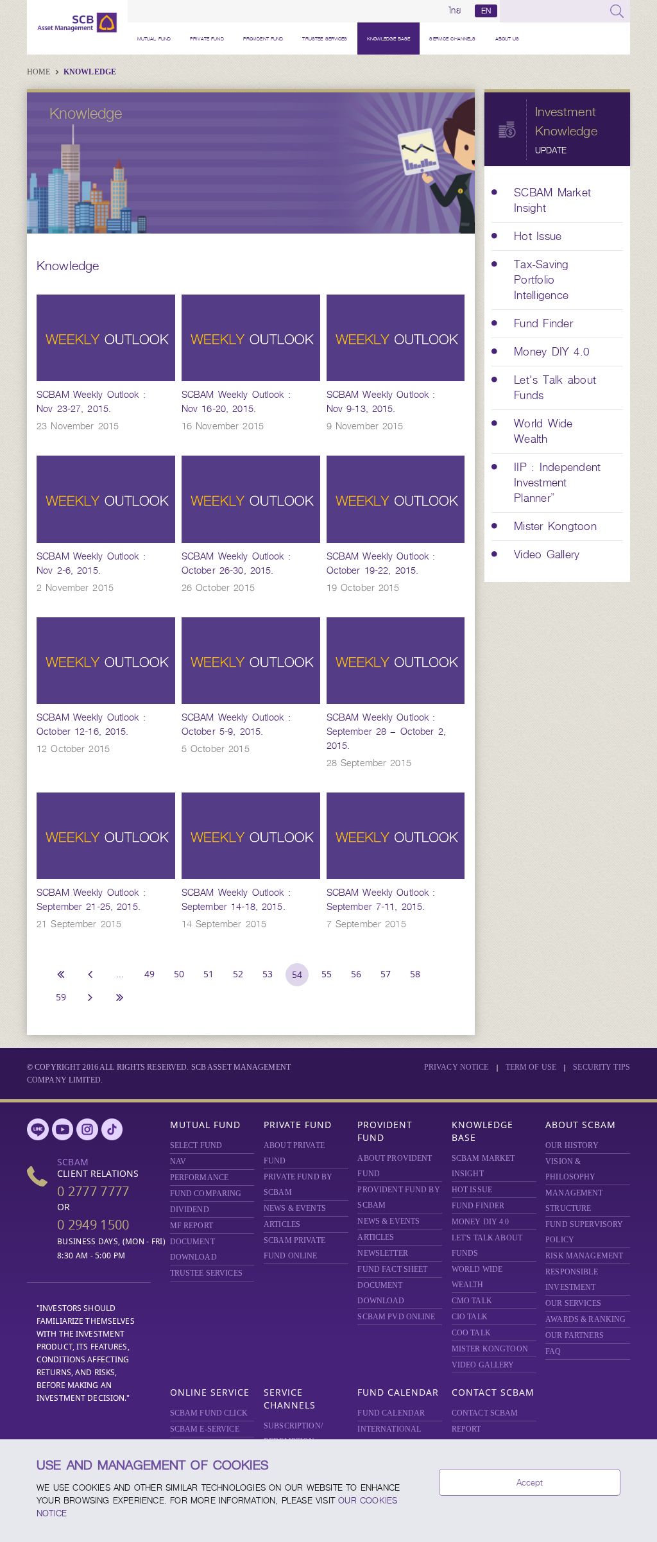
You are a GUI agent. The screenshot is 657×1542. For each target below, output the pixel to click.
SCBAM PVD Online (396, 1316)
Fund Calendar (398, 1392)
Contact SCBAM (493, 1392)
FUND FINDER (478, 1205)
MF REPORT (191, 1225)
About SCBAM (580, 1124)
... (120, 974)
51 (208, 974)
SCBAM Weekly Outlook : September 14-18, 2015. (236, 899)
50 (179, 974)
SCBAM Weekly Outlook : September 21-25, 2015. (91, 899)
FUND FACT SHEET (392, 1269)
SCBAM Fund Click (209, 1413)
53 (267, 974)
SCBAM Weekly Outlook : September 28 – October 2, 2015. (386, 731)
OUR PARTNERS (574, 1335)
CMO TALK (472, 1300)
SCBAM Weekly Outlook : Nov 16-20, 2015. (236, 401)
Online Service (210, 1392)
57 (385, 974)
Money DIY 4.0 (480, 1221)
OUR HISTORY (571, 1145)
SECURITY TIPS (601, 1067)
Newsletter (382, 1253)
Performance (199, 1177)
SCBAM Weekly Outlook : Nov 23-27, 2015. (91, 401)
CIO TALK (470, 1316)
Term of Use (531, 1067)
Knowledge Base (389, 38)
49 (149, 974)
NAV (178, 1161)
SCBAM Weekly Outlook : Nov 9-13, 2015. (381, 401)
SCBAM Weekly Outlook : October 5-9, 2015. (236, 724)
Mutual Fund (154, 38)
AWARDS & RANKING (585, 1319)
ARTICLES (282, 1224)
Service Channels (452, 38)
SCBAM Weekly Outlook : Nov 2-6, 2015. (91, 563)
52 (238, 974)
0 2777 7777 (93, 1191)
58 (415, 974)
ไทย (455, 10)
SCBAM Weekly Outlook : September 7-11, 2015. (381, 899)
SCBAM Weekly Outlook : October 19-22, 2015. (381, 563)
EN (486, 10)
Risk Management (584, 1255)
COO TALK (471, 1332)
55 (326, 974)
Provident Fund (263, 38)
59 (61, 997)
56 (356, 974)
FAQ (553, 1351)
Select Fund (196, 1145)
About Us (507, 38)
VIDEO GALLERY (483, 1364)
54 (297, 974)
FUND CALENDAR (391, 1413)
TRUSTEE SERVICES (324, 38)
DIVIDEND (189, 1209)
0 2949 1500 (93, 1224)
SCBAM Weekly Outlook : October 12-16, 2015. (91, 724)
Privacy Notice (456, 1067)
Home (40, 71)
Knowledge (90, 71)
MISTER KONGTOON (490, 1348)
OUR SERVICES (573, 1303)
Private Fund (207, 38)
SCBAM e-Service (204, 1429)
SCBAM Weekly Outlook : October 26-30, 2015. (236, 563)
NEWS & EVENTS (295, 1208)
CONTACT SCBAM (485, 1413)
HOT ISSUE (472, 1189)
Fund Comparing (206, 1193)
